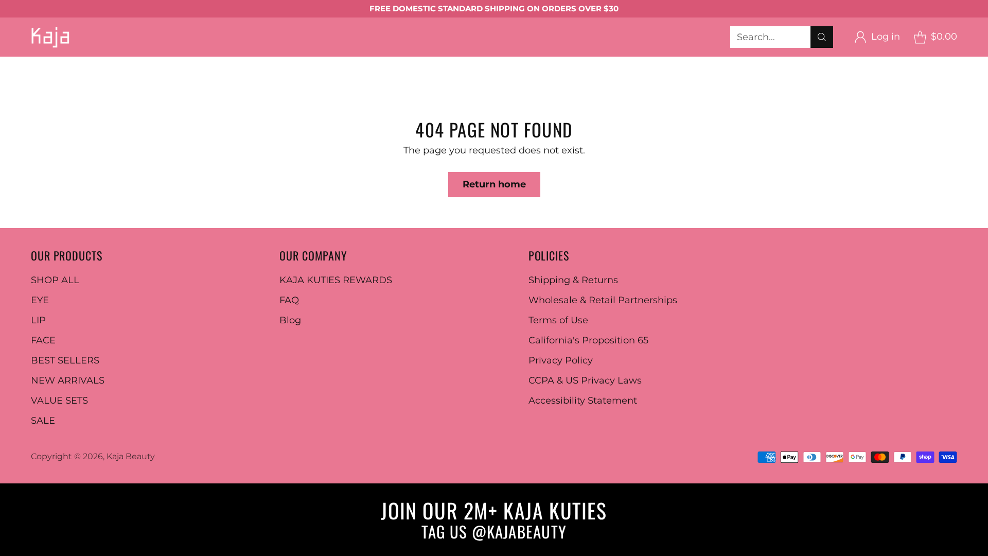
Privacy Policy (560, 360)
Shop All (19, 77)
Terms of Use (558, 320)
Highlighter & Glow (335, 77)
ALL (50, 63)
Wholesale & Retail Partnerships (602, 300)
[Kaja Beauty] (50, 37)
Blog (290, 320)
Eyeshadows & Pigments (204, 63)
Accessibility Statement (582, 400)
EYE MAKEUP (103, 63)
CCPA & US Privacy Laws (585, 380)
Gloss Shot (670, 63)
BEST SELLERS (676, 77)
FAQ (289, 300)
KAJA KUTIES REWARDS (335, 280)
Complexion (161, 77)
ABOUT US (132, 91)
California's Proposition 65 (588, 340)
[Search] (821, 37)
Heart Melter (736, 63)
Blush (215, 77)
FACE (43, 340)
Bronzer (260, 77)
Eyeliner (293, 63)
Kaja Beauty (131, 456)
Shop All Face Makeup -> (449, 77)
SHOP (14, 63)
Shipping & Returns (573, 280)
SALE (43, 420)
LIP (38, 320)
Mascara (344, 63)
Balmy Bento (602, 63)
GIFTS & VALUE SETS (47, 91)
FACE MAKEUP (85, 77)
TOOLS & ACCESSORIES (574, 77)
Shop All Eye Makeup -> (431, 63)
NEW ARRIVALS (67, 380)
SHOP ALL (55, 280)
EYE (40, 300)
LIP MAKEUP (529, 63)
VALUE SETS (59, 400)
